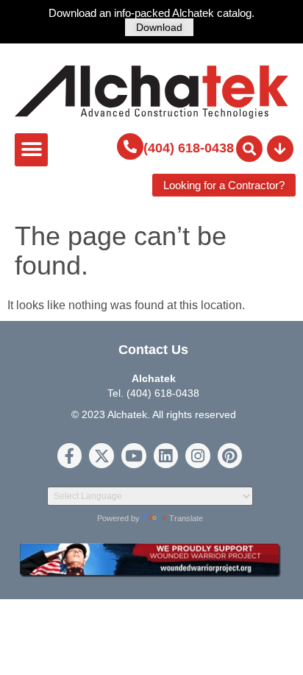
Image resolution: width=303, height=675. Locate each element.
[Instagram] (197, 455)
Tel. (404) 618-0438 (153, 393)
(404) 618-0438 (188, 148)
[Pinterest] (230, 455)
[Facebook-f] (69, 455)
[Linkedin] (166, 455)
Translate (186, 518)
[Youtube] (133, 455)
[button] (31, 149)
